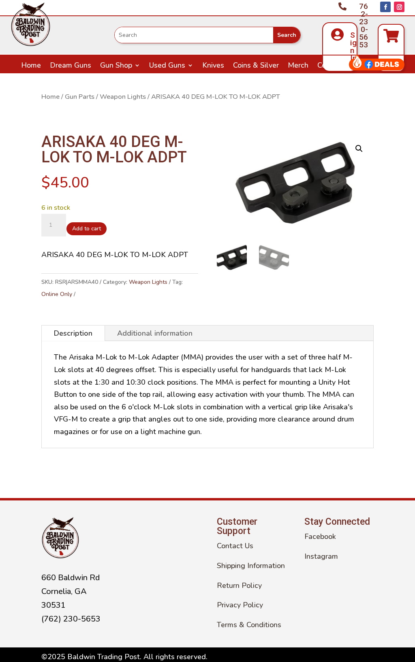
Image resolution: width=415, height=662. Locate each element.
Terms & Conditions (249, 625)
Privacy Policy (240, 605)
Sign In (353, 46)
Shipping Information (251, 565)
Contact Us (335, 66)
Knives (213, 66)
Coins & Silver (256, 66)
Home (31, 66)
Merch (298, 66)
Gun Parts (79, 96)
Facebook (320, 536)
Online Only (56, 294)
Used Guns (167, 66)
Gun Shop (116, 66)
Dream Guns (70, 66)
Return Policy (239, 585)
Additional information (155, 333)
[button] (359, 148)
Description (73, 333)
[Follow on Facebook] (385, 7)
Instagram (321, 556)
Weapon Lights (123, 96)
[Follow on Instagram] (399, 7)
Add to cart (86, 228)
